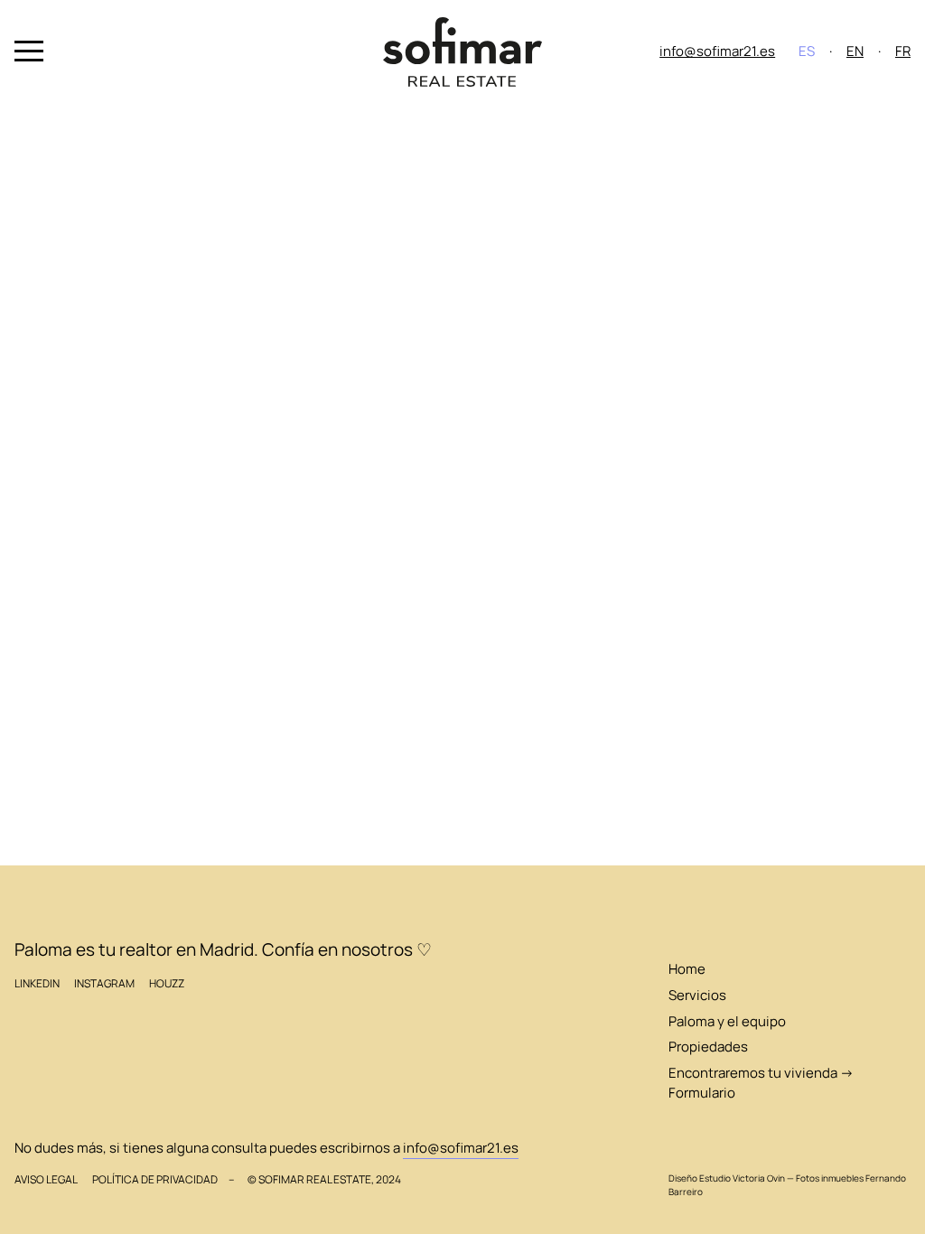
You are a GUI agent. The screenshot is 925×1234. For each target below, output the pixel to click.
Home (686, 968)
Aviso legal (46, 1179)
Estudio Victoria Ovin (742, 1178)
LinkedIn (37, 983)
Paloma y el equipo (727, 1021)
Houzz (166, 983)
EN (855, 51)
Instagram (104, 983)
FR (903, 51)
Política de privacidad (155, 1179)
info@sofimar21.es (717, 51)
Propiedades (708, 1046)
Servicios (697, 995)
